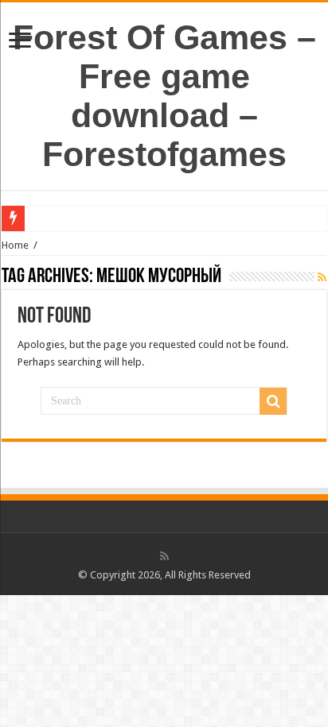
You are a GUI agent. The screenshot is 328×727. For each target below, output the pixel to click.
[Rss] (164, 556)
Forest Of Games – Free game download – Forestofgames (164, 95)
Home (15, 245)
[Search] (273, 401)
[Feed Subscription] (322, 277)
